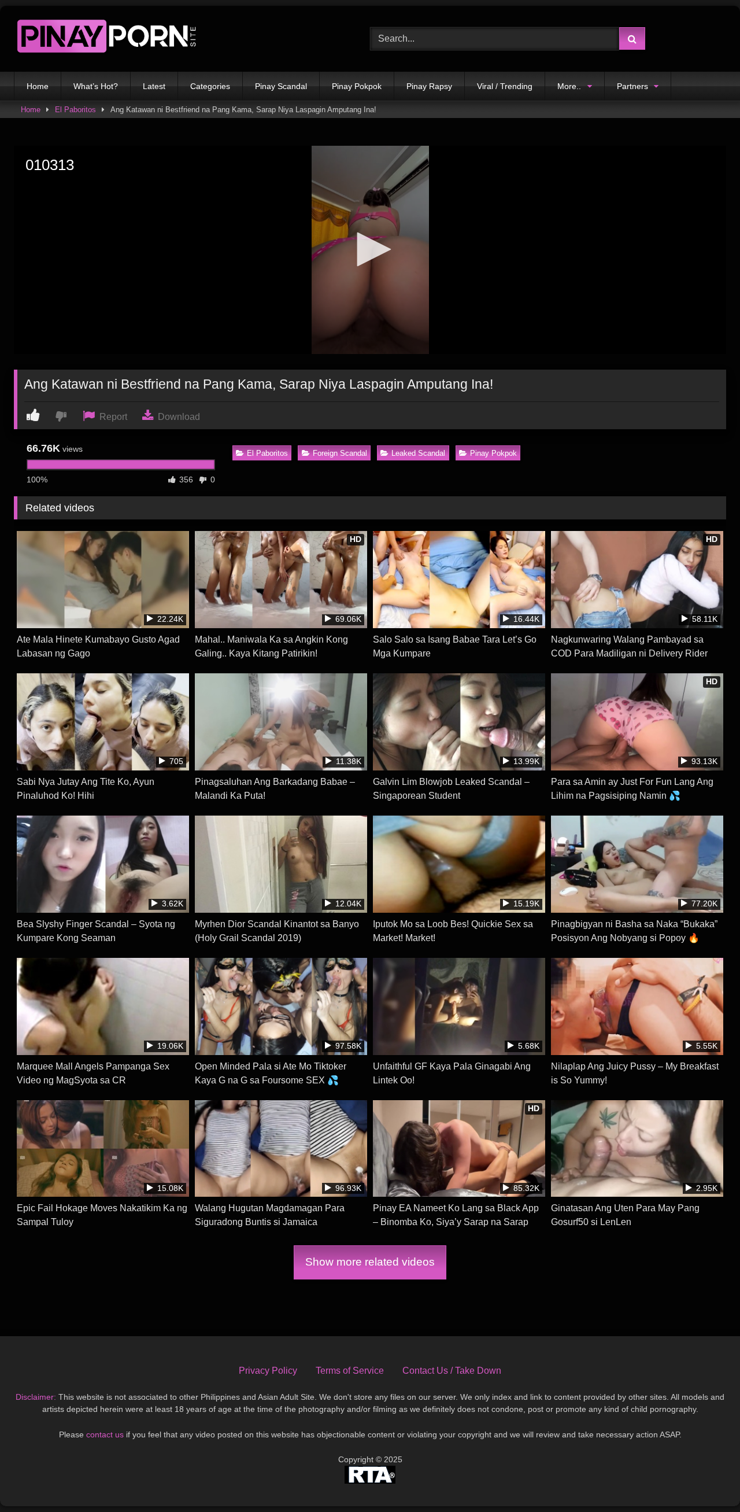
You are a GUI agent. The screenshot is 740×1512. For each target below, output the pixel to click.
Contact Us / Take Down (451, 1370)
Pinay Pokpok (357, 86)
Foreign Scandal (340, 453)
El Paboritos (75, 109)
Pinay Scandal (281, 86)
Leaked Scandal (418, 453)
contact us (105, 1434)
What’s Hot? (95, 86)
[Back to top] (704, 1477)
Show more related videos (370, 1262)
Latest (154, 86)
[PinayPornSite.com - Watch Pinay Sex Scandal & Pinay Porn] (106, 38)
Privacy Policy (268, 1370)
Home (38, 86)
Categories (210, 86)
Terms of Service (350, 1370)
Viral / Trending (504, 86)
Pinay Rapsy (429, 86)
